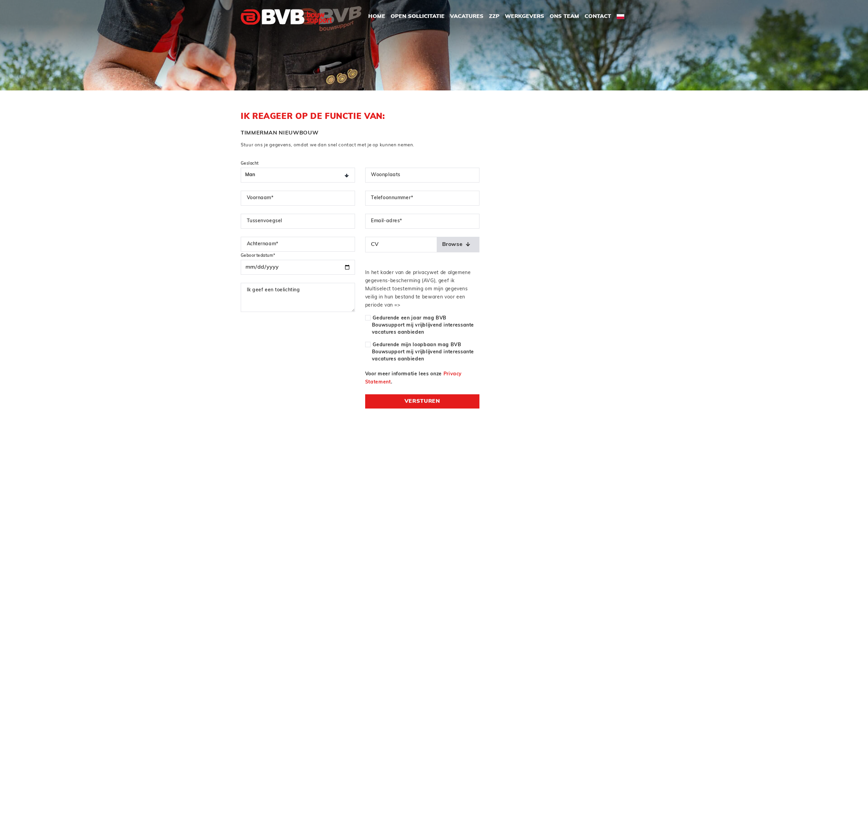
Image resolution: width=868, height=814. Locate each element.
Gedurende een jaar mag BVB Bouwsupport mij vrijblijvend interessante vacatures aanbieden (423, 325)
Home (376, 16)
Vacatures (467, 16)
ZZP (494, 16)
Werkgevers (524, 16)
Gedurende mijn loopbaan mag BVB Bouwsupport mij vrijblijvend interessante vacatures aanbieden (423, 352)
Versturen (422, 401)
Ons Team (564, 16)
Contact (598, 16)
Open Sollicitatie (418, 16)
